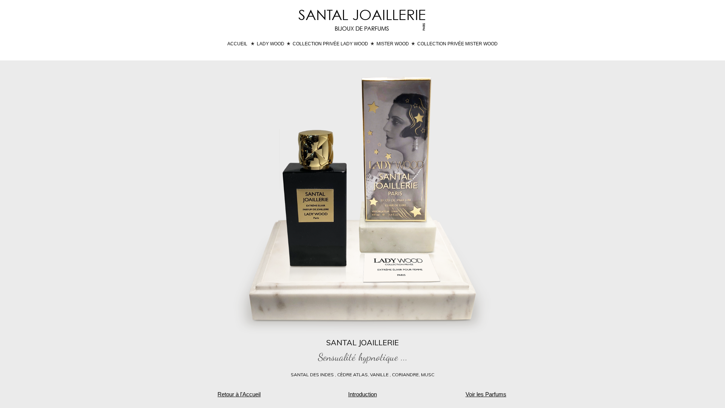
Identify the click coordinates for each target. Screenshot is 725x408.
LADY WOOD (270, 43)
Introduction (362, 394)
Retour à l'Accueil (239, 394)
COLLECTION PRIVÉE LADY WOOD (330, 43)
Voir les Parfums (486, 394)
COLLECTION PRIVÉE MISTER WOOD (457, 43)
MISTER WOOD (392, 43)
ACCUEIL (237, 43)
